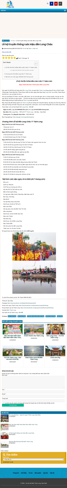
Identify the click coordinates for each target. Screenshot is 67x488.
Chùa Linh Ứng (55, 357)
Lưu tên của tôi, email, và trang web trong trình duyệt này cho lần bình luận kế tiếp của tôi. (30, 403)
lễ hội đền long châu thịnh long (35, 316)
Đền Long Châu (27, 90)
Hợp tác (45, 473)
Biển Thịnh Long (11, 310)
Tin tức (13, 40)
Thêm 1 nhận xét (33, 48)
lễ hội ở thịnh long (50, 316)
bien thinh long (12, 316)
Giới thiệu (24, 473)
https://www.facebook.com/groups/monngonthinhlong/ (33, 305)
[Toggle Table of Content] (35, 63)
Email (4, 394)
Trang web (5, 398)
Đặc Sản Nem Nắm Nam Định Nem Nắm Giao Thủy (23, 424)
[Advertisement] (33, 25)
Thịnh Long (42, 90)
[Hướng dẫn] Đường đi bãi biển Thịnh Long (21, 441)
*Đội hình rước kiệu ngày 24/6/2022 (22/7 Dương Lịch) (19, 76)
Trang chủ (6, 40)
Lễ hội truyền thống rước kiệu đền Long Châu (21, 433)
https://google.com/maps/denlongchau (23, 117)
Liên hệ (52, 473)
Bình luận (5, 375)
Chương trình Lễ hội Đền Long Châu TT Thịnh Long (18, 74)
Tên (3, 389)
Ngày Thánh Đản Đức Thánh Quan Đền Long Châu (23, 70)
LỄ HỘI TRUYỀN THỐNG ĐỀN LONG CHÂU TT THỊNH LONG (21, 67)
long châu (59, 316)
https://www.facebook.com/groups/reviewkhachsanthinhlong (37, 307)
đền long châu (22, 316)
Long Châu (48, 92)
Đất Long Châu (24, 107)
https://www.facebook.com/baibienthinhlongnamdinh (21, 303)
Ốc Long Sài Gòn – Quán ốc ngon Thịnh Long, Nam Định (25, 415)
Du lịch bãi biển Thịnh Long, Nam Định (36, 483)
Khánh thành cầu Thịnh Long (34, 336)
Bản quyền (38, 473)
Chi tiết (31, 107)
